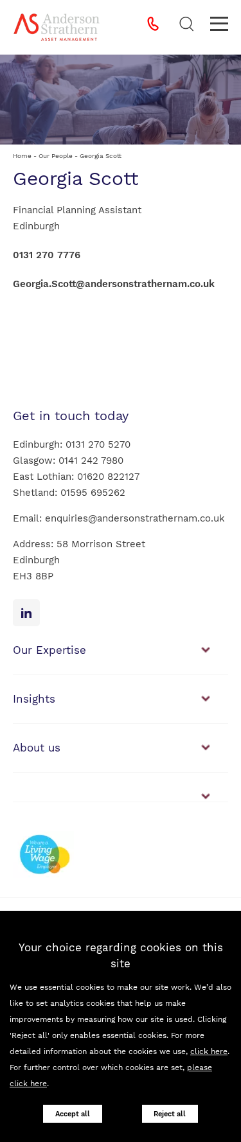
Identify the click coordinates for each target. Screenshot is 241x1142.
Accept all (72, 1114)
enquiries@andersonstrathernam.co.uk (135, 518)
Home (22, 155)
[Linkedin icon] (26, 612)
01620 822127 (108, 476)
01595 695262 (92, 492)
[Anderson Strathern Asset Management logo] (56, 27)
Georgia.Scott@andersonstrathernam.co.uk (114, 284)
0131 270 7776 (46, 255)
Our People (56, 155)
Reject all (170, 1114)
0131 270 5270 (98, 444)
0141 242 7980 (90, 460)
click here (209, 1051)
